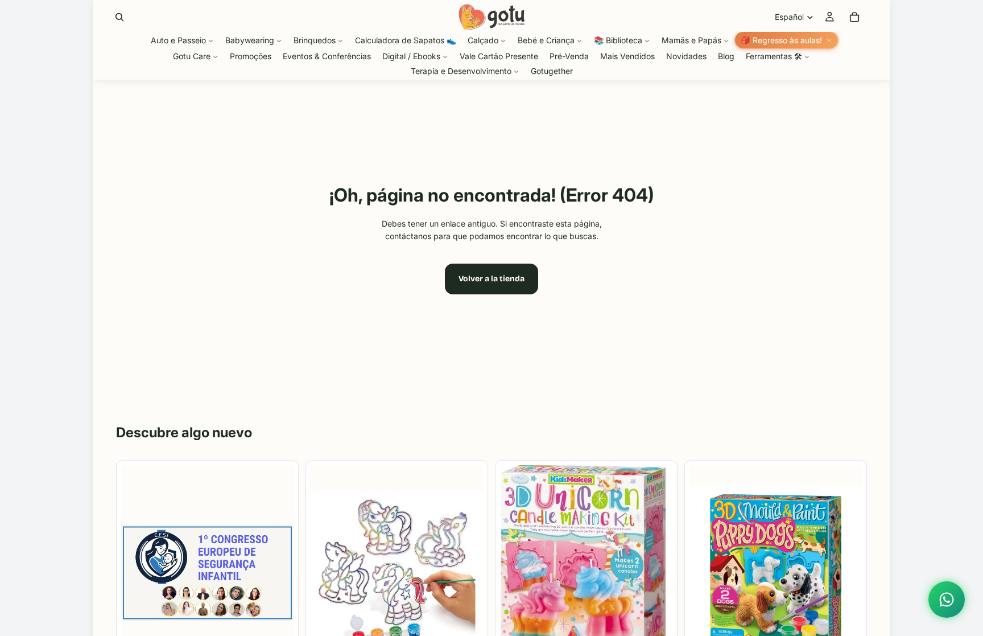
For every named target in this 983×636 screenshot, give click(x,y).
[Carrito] (854, 17)
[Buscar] (119, 17)
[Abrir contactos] (946, 599)
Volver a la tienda (491, 279)
